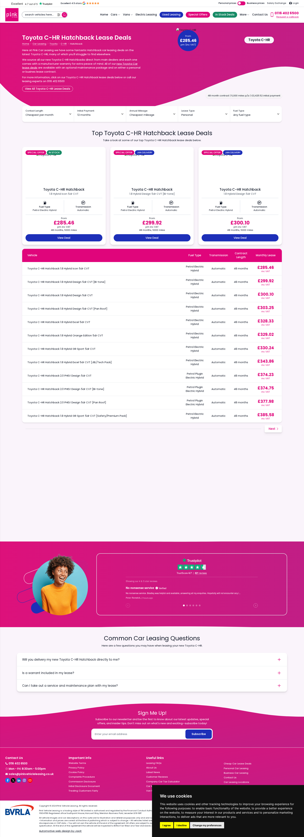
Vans (126, 14)
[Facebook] (7, 780)
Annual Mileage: (138, 110)
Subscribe (199, 734)
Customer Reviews (157, 776)
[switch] (241, 3)
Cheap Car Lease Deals (237, 763)
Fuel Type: (239, 110)
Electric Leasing (146, 14)
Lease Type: (188, 110)
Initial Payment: (86, 110)
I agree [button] (167, 825)
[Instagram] (24, 780)
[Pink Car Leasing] (11, 14)
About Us (151, 767)
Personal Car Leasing (236, 768)
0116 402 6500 (18, 763)
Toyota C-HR (259, 40)
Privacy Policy (76, 767)
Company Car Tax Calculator (163, 781)
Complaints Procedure (82, 776)
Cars (114, 14)
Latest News (153, 772)
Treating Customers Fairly (83, 790)
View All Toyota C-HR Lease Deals (47, 89)
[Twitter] (13, 780)
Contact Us (260, 14)
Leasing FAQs (154, 763)
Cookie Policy (76, 772)
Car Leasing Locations (236, 782)
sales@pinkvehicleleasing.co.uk (31, 774)
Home (104, 14)
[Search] (64, 14)
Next (272, 429)
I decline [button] (182, 825)
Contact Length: (34, 110)
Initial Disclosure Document (84, 786)
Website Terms (77, 763)
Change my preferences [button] (207, 825)
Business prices (255, 3)
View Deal (63, 238)
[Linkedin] (19, 780)
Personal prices (227, 3)
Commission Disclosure (82, 781)
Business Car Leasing (236, 773)
